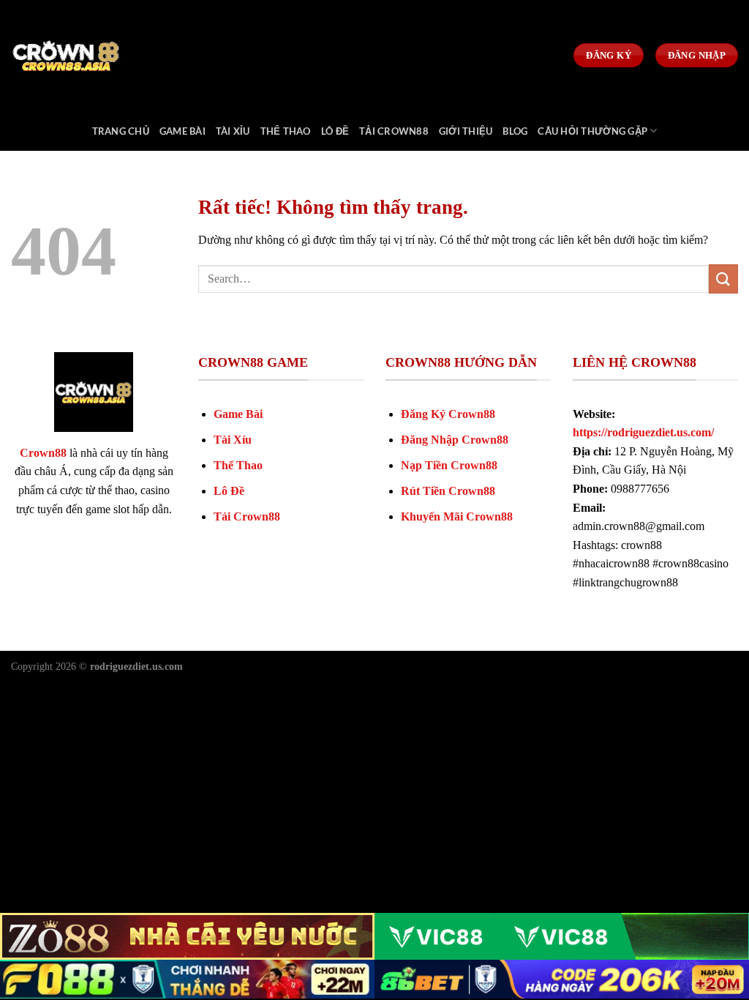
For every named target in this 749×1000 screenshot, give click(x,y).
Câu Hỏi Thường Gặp (592, 131)
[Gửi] (723, 278)
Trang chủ (120, 131)
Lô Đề (335, 131)
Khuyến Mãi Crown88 (457, 516)
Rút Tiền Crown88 (448, 491)
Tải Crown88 (394, 131)
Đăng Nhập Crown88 (454, 439)
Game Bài (182, 131)
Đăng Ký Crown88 (448, 414)
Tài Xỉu (233, 131)
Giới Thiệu (466, 131)
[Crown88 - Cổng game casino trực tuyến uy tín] (84, 55)
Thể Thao (285, 131)
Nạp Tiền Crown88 (449, 465)
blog (515, 131)
